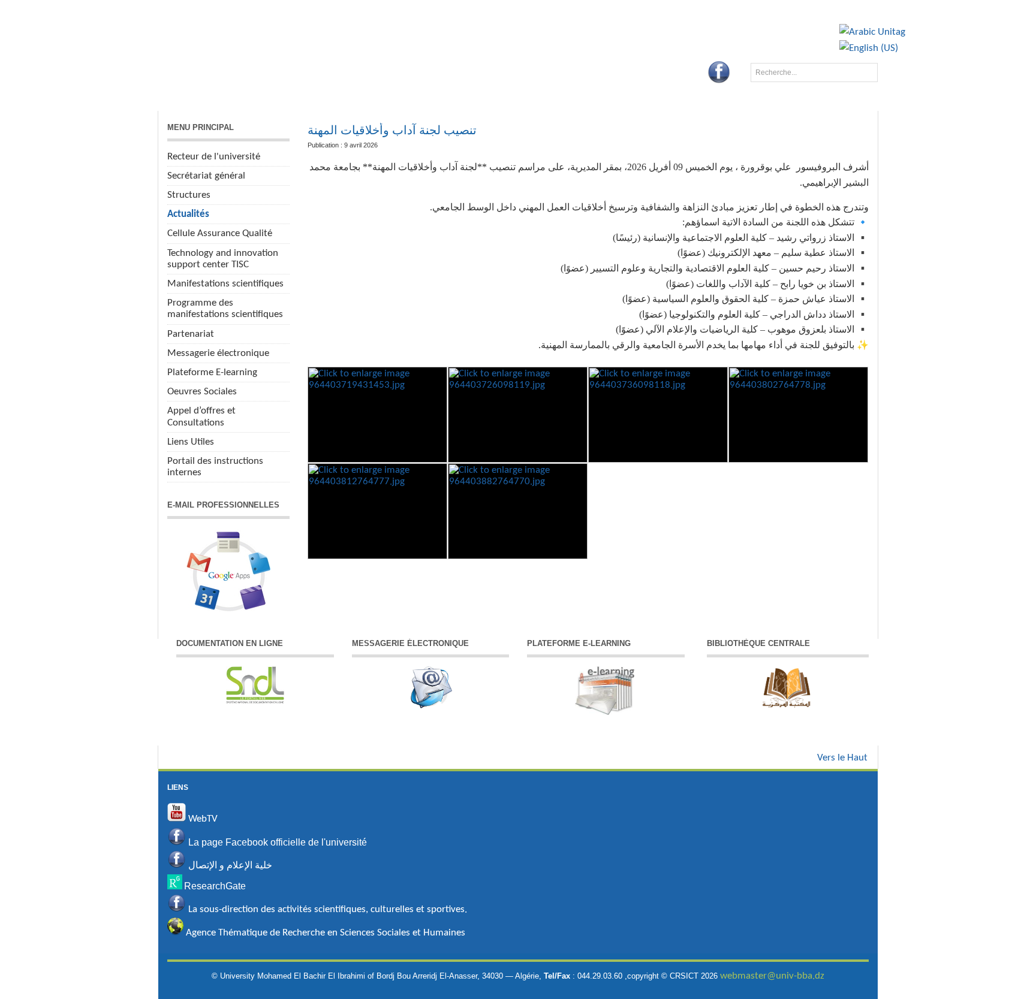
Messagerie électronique (218, 353)
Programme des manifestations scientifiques (225, 308)
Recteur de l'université (213, 157)
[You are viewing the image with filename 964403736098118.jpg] (658, 415)
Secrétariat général (206, 176)
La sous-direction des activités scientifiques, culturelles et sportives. (327, 909)
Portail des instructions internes (215, 467)
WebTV (202, 819)
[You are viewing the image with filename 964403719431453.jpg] (377, 415)
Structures (188, 195)
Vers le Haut (842, 758)
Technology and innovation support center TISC (222, 259)
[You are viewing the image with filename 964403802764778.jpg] (798, 415)
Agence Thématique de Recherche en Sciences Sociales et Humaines (324, 933)
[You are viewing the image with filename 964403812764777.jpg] (377, 511)
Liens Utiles (190, 442)
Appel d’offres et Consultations (201, 416)
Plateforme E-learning (212, 372)
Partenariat (190, 334)
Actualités (188, 214)
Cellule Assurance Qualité (219, 233)
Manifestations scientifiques (225, 284)
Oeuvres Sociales (202, 392)
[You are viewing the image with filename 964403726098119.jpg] (518, 415)
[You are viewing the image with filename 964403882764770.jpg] (518, 511)
